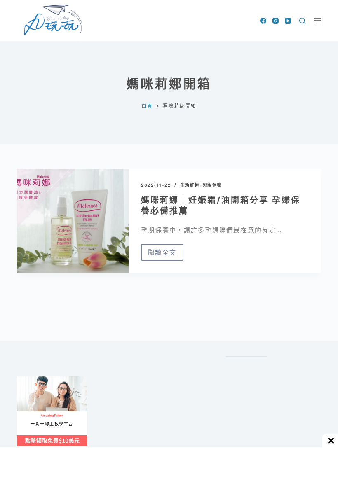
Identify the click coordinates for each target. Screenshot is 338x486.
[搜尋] (302, 21)
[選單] (317, 20)
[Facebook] (263, 21)
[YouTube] (288, 21)
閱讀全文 (162, 254)
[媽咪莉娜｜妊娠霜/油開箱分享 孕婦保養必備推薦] (73, 221)
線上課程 (25, 380)
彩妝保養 (212, 184)
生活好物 (190, 184)
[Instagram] (275, 21)
